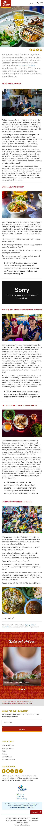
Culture (28, 701)
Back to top (35, 812)
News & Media (7, 757)
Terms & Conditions (22, 825)
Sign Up (22, 729)
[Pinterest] (16, 771)
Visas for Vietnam (8, 745)
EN (31, 3)
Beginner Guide (7, 748)
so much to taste (27, 65)
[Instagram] (12, 771)
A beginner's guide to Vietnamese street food (17, 703)
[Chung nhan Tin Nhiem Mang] (22, 796)
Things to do (20, 701)
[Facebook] (4, 771)
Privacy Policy (22, 822)
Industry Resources (8, 759)
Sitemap (5, 754)
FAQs (4, 751)
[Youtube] (8, 771)
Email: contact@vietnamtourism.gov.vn (21, 820)
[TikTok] (21, 771)
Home (13, 701)
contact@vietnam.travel (18, 807)
